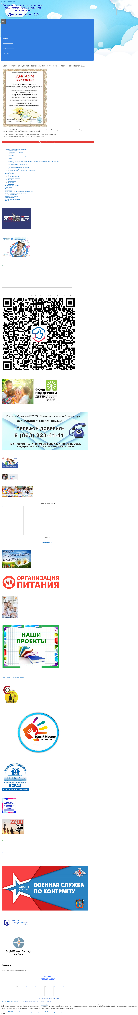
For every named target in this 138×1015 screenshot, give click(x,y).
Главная (6, 28)
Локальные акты (12, 181)
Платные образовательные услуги (16, 162)
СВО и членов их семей (47, 979)
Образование (11, 155)
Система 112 (11, 184)
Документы (10, 153)
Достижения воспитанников (15, 175)
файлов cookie (44, 1005)
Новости (6, 33)
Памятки (7, 188)
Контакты (6, 53)
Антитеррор (11, 182)
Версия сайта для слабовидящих (49, 142)
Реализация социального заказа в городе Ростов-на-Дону (19, 172)
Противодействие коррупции (12, 185)
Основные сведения (13, 150)
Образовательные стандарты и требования (18, 156)
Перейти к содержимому (8, 1)
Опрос (5, 38)
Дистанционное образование (12, 196)
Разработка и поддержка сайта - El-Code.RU (38, 1002)
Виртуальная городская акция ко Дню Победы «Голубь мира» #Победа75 (23, 136)
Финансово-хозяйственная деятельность (18, 164)
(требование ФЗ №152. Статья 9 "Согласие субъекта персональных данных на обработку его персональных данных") (33, 1012)
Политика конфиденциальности (49, 998)
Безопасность (8, 179)
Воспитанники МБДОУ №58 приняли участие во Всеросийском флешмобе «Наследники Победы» (30, 134)
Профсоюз (7, 200)
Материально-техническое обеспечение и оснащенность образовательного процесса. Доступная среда (33, 161)
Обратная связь (8, 48)
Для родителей (8, 187)
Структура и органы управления (15, 152)
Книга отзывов (8, 43)
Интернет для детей (10, 197)
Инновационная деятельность (12, 199)
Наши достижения (9, 173)
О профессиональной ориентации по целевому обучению (19, 191)
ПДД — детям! (8, 190)
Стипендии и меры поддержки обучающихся (18, 167)
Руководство (11, 158)
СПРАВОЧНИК (47, 976)
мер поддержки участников (47, 978)
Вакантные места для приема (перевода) (18, 166)
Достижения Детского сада (14, 178)
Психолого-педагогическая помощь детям (15, 193)
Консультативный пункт (11, 194)
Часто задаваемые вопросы (13, 677)
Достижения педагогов (13, 176)
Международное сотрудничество (16, 169)
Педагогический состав (13, 159)
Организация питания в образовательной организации (21, 170)
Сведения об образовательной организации (16, 149)
